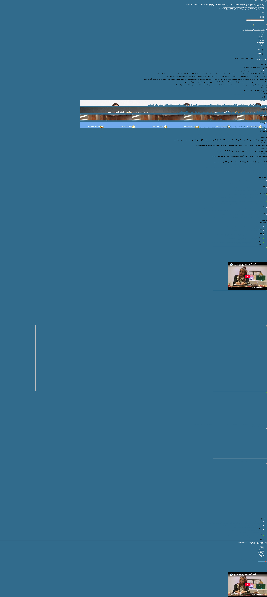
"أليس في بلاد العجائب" (261, 89)
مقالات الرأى (261, 44)
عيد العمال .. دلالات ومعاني (259, 323)
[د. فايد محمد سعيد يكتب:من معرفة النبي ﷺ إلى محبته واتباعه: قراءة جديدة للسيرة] (245, 535)
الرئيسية (262, 33)
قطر (260, 54)
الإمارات (259, 49)
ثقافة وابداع (261, 40)
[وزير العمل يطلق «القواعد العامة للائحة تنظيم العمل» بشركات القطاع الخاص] (246, 230)
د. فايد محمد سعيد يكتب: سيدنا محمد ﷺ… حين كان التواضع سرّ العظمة (252, 532)
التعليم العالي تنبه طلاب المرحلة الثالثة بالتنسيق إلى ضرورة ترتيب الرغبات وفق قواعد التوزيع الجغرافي (246, 228)
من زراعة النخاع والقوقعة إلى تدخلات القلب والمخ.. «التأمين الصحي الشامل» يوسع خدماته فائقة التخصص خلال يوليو (244, 235)
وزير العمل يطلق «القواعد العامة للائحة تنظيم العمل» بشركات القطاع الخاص (251, 231)
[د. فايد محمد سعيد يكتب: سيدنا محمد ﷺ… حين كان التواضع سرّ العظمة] (247, 530)
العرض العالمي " (250, 89)
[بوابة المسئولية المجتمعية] (254, 25)
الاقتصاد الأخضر (261, 38)
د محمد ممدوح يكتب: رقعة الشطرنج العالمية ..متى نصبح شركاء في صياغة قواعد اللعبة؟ (249, 527)
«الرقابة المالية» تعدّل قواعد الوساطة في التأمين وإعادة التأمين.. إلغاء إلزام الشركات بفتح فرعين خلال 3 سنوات (245, 243)
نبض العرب (262, 48)
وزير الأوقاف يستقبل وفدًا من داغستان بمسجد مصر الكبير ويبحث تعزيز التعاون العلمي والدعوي (241, 197)
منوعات (262, 35)
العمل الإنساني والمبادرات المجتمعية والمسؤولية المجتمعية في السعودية (247, 461)
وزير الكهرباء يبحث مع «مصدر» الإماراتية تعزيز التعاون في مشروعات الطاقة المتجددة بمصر (243, 7)
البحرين (259, 50)
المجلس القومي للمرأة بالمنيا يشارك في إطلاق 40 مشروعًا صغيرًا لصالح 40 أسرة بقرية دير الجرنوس (241, 9)
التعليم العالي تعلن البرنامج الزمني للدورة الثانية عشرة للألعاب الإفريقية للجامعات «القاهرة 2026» (240, 204)
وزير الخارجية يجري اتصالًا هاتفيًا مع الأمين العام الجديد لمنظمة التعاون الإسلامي (250, 239)
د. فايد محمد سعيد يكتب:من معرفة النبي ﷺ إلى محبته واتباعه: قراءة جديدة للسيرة (250, 537)
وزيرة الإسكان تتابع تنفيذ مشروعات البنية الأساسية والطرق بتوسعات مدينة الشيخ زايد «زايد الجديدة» (241, 8)
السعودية (259, 52)
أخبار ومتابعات (261, 36)
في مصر (243, 89)
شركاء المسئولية (260, 42)
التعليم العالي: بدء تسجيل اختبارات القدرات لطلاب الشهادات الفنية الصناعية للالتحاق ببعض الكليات (240, 217)
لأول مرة (238, 89)
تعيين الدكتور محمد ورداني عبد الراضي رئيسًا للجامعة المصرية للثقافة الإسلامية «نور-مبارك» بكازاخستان (239, 190)
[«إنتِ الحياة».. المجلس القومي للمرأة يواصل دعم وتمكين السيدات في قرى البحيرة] (247, 180)
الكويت (259, 53)
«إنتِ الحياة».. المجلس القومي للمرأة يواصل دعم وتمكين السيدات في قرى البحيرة (244, 183)
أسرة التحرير (261, 46)
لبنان (260, 55)
